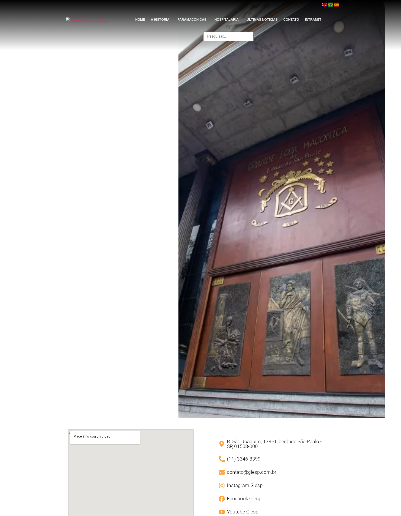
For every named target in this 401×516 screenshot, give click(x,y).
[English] (325, 4)
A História (160, 19)
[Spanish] (337, 4)
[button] (161, 19)
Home (140, 19)
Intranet (313, 19)
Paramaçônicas (192, 19)
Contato (291, 19)
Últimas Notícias (262, 19)
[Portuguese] (331, 4)
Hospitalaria (226, 19)
